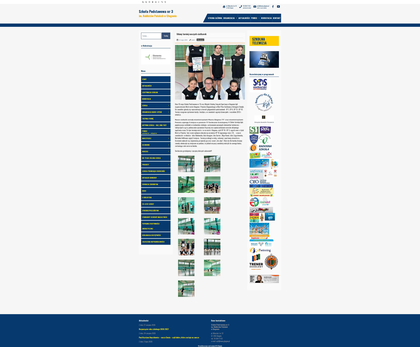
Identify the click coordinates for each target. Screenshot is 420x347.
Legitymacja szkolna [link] (150, 92)
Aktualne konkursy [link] (149, 177)
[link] (143, 2)
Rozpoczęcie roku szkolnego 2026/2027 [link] (154, 329)
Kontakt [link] (277, 18)
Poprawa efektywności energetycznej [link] (150, 226)
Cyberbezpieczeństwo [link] (150, 210)
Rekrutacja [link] (266, 18)
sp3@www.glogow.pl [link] (223, 341)
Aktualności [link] (244, 18)
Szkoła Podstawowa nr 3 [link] (156, 11)
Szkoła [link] (144, 105)
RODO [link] (144, 191)
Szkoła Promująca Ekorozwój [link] (153, 171)
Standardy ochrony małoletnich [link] (154, 217)
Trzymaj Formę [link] (147, 118)
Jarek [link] (192, 40)
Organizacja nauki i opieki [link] (152, 112)
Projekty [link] (145, 164)
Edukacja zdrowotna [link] (150, 184)
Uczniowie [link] (146, 145)
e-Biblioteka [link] (147, 197)
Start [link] (144, 79)
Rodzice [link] (145, 151)
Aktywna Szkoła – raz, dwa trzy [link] (154, 125)
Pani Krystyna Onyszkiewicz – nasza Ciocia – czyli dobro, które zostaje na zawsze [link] (169, 337)
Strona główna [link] (215, 18)
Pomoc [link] (254, 18)
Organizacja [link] (229, 18)
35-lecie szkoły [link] (148, 204)
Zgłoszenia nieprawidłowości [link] (153, 241)
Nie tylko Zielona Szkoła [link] (151, 158)
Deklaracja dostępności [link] (151, 235)
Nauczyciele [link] (146, 138)
